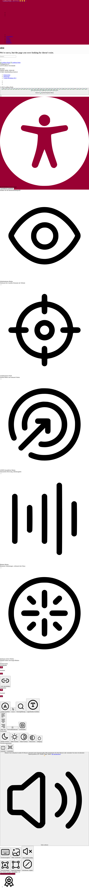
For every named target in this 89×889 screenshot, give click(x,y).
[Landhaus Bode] (10, 62)
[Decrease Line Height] (1, 696)
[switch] (1, 284)
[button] (0, 96)
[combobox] (44, 91)
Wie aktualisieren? (56, 754)
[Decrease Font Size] (1, 673)
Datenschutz (6, 75)
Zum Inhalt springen (5, 872)
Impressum (6, 76)
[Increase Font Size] (1, 667)
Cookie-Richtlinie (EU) (9, 78)
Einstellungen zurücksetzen (8, 873)
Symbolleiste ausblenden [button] (7, 188)
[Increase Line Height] (1, 690)
